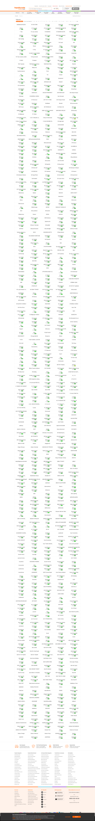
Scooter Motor (17, 759)
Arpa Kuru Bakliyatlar (44, 768)
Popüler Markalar (70, 759)
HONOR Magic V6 (70, 784)
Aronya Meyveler (43, 764)
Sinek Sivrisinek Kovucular (18, 771)
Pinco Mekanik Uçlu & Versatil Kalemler (33, 773)
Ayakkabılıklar (57, 768)
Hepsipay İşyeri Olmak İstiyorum (32, 794)
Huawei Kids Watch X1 (71, 762)
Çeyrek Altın (56, 767)
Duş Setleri (56, 782)
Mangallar (56, 781)
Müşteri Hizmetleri (17, 796)
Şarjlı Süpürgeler (57, 771)
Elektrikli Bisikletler (17, 756)
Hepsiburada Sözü (70, 754)
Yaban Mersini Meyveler (44, 754)
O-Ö (56, 21)
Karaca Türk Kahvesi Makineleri (32, 776)
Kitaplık (56, 776)
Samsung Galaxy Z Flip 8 (71, 781)
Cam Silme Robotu (17, 776)
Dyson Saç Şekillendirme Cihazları (33, 767)
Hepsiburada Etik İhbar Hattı (74, 802)
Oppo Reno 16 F (70, 776)
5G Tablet (69, 773)
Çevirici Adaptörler (57, 770)
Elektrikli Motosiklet (17, 754)
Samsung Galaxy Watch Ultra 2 (72, 782)
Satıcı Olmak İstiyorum (31, 793)
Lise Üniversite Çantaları (18, 765)
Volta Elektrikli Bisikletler (31, 762)
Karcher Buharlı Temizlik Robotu (32, 779)
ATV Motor (16, 762)
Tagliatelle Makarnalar (44, 765)
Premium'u (20, 9)
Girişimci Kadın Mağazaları (28, 21)
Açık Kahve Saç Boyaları (44, 770)
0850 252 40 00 (74, 798)
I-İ (46, 21)
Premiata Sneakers (30, 781)
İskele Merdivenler (44, 782)
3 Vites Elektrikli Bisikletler (45, 776)
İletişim (16, 805)
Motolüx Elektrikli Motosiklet (32, 770)
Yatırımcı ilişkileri (17, 794)
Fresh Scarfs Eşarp (30, 754)
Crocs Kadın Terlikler (31, 765)
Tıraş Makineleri (57, 754)
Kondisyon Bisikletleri (58, 784)
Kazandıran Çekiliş (71, 768)
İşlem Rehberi (30, 804)
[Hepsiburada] (20, 8)
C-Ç (36, 21)
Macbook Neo (70, 767)
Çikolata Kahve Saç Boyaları (45, 767)
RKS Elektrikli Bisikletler (31, 759)
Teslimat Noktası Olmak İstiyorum (33, 799)
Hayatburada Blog (30, 791)
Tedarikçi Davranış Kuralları (32, 796)
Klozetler (56, 764)
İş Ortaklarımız (17, 793)
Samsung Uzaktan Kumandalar (32, 771)
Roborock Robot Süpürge (31, 756)
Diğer (77, 21)
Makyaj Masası (57, 762)
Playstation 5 (70, 770)
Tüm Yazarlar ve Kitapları (71, 756)
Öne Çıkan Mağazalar (19, 21)
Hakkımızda (16, 791)
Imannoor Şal (30, 764)
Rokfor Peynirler (43, 781)
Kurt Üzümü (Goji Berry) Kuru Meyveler (47, 784)
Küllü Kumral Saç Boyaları (45, 756)
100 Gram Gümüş (17, 773)
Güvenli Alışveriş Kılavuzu (18, 802)
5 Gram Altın (56, 765)
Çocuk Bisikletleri (17, 764)
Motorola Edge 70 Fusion (71, 771)
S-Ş (63, 21)
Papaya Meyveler (43, 771)
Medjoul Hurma (43, 762)
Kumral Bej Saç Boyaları (44, 779)
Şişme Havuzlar (57, 759)
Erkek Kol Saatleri (17, 779)
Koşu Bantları (16, 781)
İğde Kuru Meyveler (44, 759)
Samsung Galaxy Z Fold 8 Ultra (72, 779)
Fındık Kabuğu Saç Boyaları (45, 773)
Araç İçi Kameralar (17, 782)
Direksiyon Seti (17, 784)
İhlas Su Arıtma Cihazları (31, 782)
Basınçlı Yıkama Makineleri (59, 756)
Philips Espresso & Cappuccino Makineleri (34, 768)
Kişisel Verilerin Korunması (18, 799)
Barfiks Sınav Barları (58, 779)
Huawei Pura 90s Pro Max (72, 764)
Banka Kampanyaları (31, 802)
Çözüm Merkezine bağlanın (74, 792)
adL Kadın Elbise (30, 784)
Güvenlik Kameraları (17, 767)
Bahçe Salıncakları (57, 773)
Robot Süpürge (17, 770)
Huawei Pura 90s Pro (71, 765)
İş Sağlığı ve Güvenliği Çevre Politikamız (20, 804)
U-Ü (67, 21)
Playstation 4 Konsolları (18, 768)
